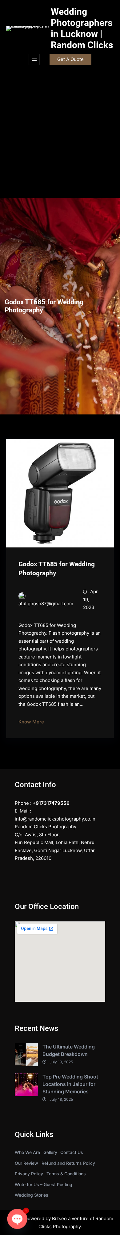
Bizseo (59, 1218)
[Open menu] (34, 59)
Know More (31, 722)
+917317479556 (51, 803)
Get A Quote (70, 59)
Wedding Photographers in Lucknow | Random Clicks (82, 28)
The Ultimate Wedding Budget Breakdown (68, 1050)
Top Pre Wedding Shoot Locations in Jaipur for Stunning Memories (70, 1084)
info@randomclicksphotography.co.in (55, 819)
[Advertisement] (60, 134)
